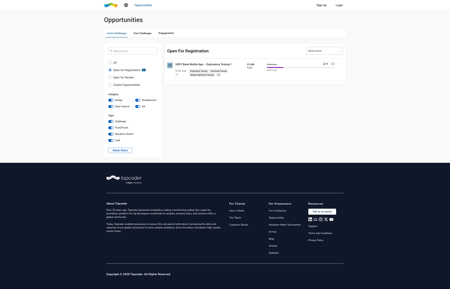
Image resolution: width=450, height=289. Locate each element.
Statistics (274, 253)
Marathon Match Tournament (285, 224)
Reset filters (120, 150)
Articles (273, 246)
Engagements (166, 33)
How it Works (236, 210)
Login (339, 5)
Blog (271, 238)
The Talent (235, 217)
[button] (126, 5)
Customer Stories (238, 224)
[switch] (119, 100)
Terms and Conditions (320, 233)
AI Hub (273, 231)
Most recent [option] (315, 51)
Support (312, 226)
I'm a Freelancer (277, 210)
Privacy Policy (315, 240)
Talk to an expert (322, 211)
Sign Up (322, 5)
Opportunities (143, 5)
